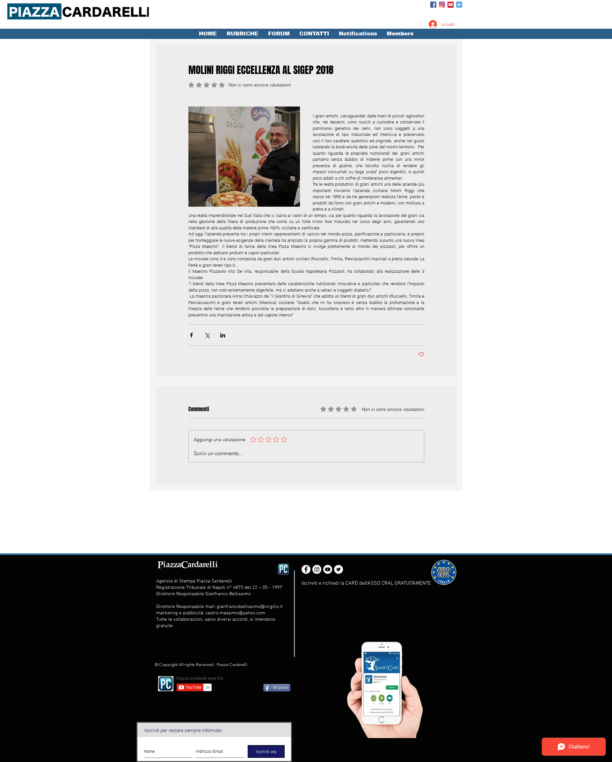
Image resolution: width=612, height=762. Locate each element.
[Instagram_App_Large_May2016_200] (442, 5)
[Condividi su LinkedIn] (223, 335)
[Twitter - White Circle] (338, 569)
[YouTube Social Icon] (451, 5)
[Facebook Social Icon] (433, 5)
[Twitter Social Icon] (459, 5)
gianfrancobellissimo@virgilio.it (250, 607)
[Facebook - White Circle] (306, 569)
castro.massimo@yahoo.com (235, 613)
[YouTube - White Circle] (327, 569)
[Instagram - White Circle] (316, 569)
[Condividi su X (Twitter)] (207, 335)
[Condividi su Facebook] (191, 335)
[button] (242, 34)
